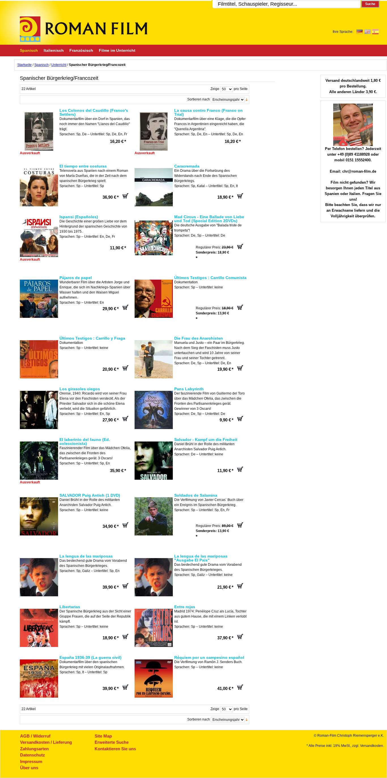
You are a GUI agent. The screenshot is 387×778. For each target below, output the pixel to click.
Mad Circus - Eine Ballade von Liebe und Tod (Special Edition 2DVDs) (209, 219)
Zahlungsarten (34, 748)
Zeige (214, 89)
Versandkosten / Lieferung (46, 742)
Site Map (103, 736)
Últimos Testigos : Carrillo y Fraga (92, 338)
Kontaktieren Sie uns (115, 748)
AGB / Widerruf (35, 736)
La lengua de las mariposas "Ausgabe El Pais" (200, 558)
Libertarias (69, 607)
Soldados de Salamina (195, 495)
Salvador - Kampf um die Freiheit (205, 439)
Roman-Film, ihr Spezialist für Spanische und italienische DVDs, (83, 29)
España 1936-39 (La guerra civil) (90, 657)
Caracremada (186, 166)
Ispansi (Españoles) (78, 217)
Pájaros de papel (75, 277)
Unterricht (58, 65)
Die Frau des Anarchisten (198, 338)
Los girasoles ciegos (79, 389)
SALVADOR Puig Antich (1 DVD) (89, 495)
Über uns (29, 767)
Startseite (24, 65)
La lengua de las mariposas (86, 556)
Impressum (31, 761)
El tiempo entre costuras (83, 166)
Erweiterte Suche (112, 742)
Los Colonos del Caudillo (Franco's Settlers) (93, 112)
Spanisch (41, 65)
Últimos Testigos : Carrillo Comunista (210, 277)
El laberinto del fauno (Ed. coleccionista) (84, 441)
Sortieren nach (198, 99)
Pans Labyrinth (189, 389)
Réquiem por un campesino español (209, 657)
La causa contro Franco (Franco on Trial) (208, 112)
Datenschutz (32, 755)
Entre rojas (184, 607)
